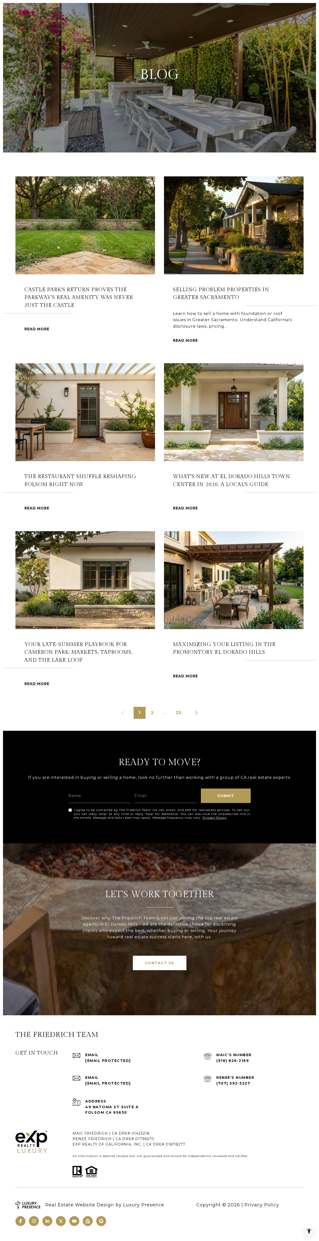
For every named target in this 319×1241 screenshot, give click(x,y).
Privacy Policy (215, 817)
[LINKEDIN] (47, 1221)
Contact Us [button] (159, 963)
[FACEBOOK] (20, 1221)
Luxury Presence (143, 1205)
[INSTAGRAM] (34, 1221)
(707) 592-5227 (233, 1083)
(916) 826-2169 (232, 1060)
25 (178, 712)
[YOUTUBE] (74, 1221)
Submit (226, 796)
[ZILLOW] (88, 1221)
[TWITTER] (61, 1221)
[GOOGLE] (101, 1221)
